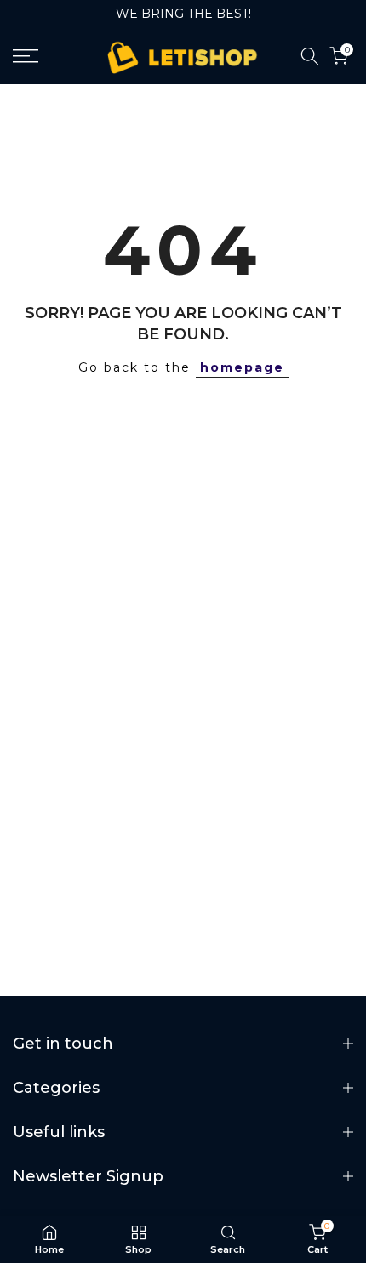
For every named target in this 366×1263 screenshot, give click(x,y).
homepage (242, 367)
